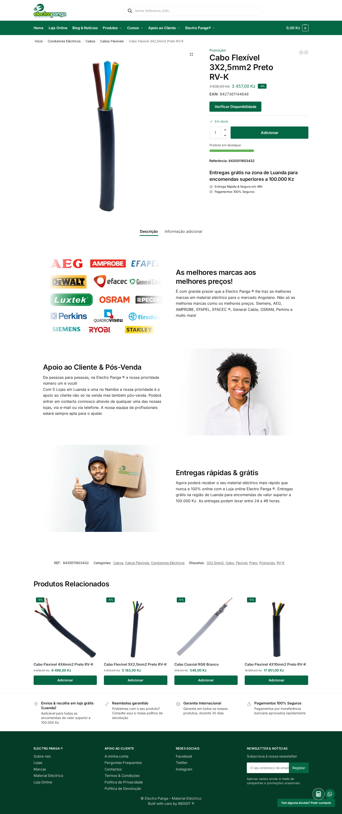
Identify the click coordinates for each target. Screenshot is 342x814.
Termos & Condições (122, 775)
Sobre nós (42, 756)
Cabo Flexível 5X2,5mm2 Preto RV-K (135, 664)
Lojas (38, 762)
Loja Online (43, 782)
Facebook (184, 756)
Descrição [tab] (149, 231)
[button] (297, 28)
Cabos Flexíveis (112, 41)
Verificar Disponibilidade (235, 106)
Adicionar (269, 132)
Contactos (113, 769)
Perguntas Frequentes (123, 762)
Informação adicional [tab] (183, 231)
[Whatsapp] (330, 794)
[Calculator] (318, 794)
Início (39, 41)
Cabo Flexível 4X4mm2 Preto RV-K (64, 664)
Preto (253, 563)
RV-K (280, 563)
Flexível (241, 563)
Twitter (182, 762)
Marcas (40, 769)
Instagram (184, 769)
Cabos (90, 41)
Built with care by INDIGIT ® (171, 803)
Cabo (230, 563)
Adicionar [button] (65, 680)
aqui (129, 713)
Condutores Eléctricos (64, 41)
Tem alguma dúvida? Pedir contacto (306, 803)
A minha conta (116, 756)
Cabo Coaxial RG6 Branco (196, 664)
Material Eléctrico (48, 775)
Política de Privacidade (124, 782)
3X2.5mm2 (215, 563)
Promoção (267, 563)
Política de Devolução (123, 788)
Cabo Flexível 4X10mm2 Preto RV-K (275, 664)
